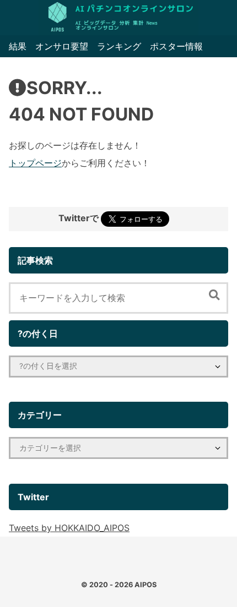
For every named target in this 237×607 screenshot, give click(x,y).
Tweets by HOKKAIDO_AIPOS (69, 527)
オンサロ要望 (61, 46)
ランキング (119, 46)
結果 (17, 46)
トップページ (35, 162)
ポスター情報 (176, 46)
